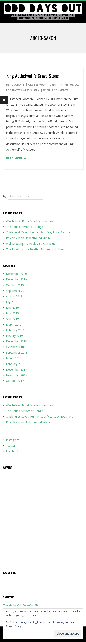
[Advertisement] (43, 516)
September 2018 (16, 352)
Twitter (10, 445)
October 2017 (15, 381)
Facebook (12, 451)
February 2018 (15, 364)
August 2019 (14, 296)
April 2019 (12, 319)
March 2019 (13, 324)
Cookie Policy (13, 626)
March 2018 (13, 358)
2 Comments (60, 90)
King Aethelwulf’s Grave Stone (32, 75)
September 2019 (16, 291)
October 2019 (15, 285)
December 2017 (16, 369)
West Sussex (31, 90)
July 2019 (12, 302)
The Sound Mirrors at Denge (24, 227)
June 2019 (12, 307)
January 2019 (14, 336)
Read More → (16, 158)
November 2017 (16, 375)
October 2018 (15, 347)
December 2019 (16, 279)
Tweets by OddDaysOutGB (20, 605)
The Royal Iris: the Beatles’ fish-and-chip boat (35, 249)
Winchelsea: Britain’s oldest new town (30, 221)
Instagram (12, 440)
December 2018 (16, 341)
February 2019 (15, 330)
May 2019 (12, 313)
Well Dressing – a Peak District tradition (31, 244)
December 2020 (16, 274)
